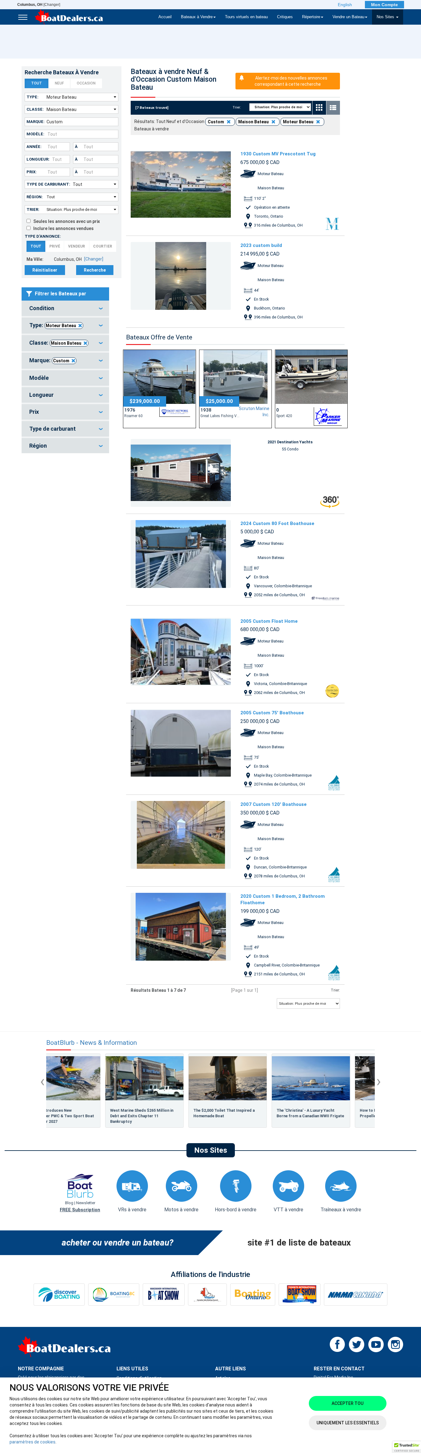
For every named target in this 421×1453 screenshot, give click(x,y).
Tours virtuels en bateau (246, 17)
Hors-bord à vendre (235, 1210)
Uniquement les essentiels (348, 1422)
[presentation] (42, 1081)
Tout (36, 83)
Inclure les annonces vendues (62, 228)
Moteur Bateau (61, 325)
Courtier (102, 246)
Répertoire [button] (311, 17)
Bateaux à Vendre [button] (197, 17)
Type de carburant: (48, 184)
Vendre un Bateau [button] (348, 17)
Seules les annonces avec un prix (65, 221)
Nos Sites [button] (386, 17)
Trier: (33, 209)
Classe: (35, 109)
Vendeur (76, 246)
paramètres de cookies (32, 1441)
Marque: (36, 121)
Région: (35, 197)
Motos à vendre (181, 1210)
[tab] (65, 308)
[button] (407, 1447)
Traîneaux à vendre (341, 1210)
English (345, 4)
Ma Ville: (35, 259)
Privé (54, 246)
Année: (34, 146)
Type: (33, 97)
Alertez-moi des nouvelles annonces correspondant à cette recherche (291, 81)
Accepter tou (347, 1403)
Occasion (86, 83)
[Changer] (38, 4)
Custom (61, 360)
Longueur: (38, 159)
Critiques (285, 17)
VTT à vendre (288, 1210)
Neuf (59, 83)
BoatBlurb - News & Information (91, 1042)
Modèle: (35, 134)
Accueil (165, 17)
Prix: (32, 172)
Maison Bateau (66, 343)
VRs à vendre (132, 1210)
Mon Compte (384, 4)
